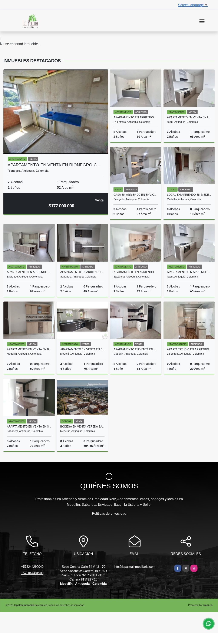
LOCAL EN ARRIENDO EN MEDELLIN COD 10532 (189, 194)
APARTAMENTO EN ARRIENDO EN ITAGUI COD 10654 (189, 272)
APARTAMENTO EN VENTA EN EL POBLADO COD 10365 (82, 349)
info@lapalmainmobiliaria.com (134, 566)
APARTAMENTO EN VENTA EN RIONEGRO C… (54, 165)
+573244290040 (32, 566)
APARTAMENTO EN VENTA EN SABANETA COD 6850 (29, 426)
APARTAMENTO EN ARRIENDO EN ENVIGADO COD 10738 (29, 272)
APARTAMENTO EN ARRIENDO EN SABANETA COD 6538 (82, 272)
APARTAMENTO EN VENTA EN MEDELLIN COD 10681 (135, 349)
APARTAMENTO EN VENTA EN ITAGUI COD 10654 (189, 117)
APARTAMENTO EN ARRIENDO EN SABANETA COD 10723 (135, 272)
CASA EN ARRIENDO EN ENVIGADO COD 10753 (135, 194)
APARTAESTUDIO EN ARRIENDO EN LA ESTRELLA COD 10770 (189, 349)
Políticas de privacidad (109, 513)
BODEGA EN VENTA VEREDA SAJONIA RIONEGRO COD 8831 (82, 426)
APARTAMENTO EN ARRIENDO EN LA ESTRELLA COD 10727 (135, 117)
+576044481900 (32, 573)
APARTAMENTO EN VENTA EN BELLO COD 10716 (29, 349)
